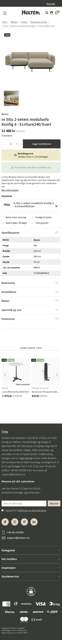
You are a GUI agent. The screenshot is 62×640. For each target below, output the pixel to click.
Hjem (4, 21)
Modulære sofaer (39, 21)
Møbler (14, 21)
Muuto (5, 114)
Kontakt (50, 3)
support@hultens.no (13, 474)
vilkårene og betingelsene (31, 510)
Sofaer (24, 21)
